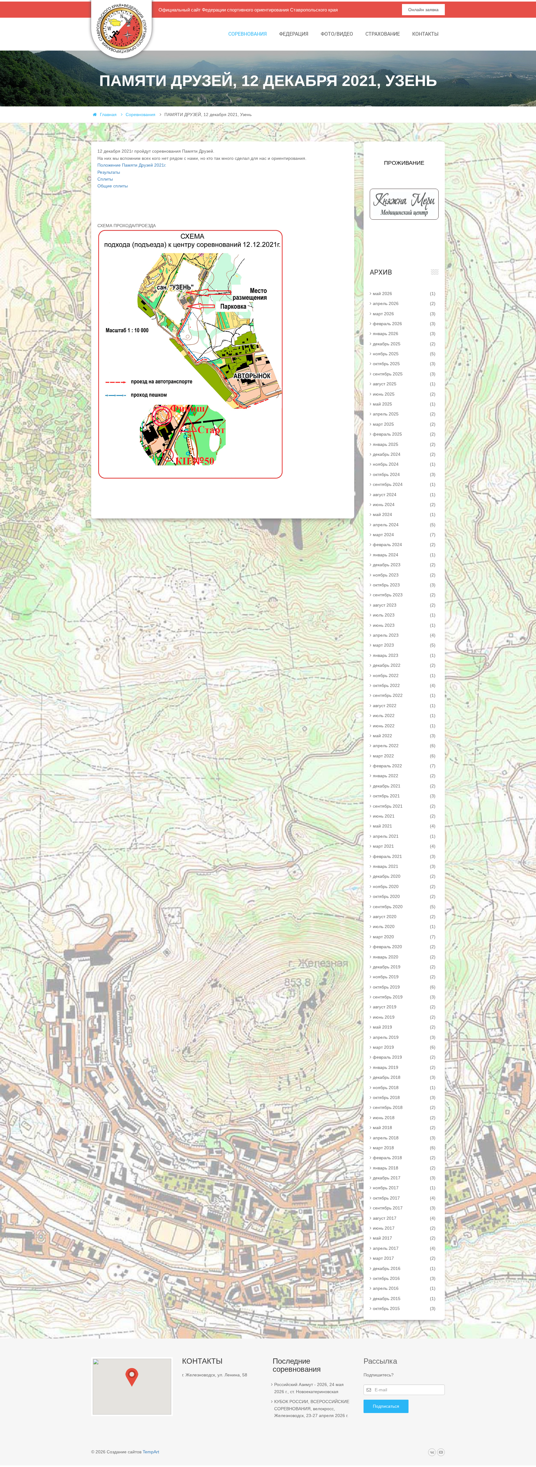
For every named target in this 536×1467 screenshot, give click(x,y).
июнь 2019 (404, 1017)
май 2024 (404, 514)
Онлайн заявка (423, 9)
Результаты (108, 172)
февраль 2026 (404, 323)
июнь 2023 (404, 625)
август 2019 (404, 1006)
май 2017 (404, 1238)
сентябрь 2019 (404, 996)
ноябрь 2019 (404, 976)
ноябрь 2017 (404, 1187)
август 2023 (404, 605)
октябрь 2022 (404, 685)
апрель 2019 (404, 1037)
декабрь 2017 (404, 1177)
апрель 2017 (404, 1248)
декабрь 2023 (404, 564)
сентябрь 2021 (404, 806)
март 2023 (404, 645)
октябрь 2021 (404, 795)
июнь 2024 (404, 504)
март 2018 (404, 1147)
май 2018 (404, 1127)
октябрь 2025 (404, 363)
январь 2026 (404, 333)
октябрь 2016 (404, 1278)
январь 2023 (404, 655)
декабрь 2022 (404, 665)
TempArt (151, 1451)
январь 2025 (404, 444)
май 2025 (404, 404)
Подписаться (386, 1406)
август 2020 (404, 916)
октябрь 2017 (404, 1198)
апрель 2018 (404, 1137)
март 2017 (404, 1258)
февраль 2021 (404, 856)
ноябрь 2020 (404, 886)
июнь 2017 (404, 1228)
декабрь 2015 (404, 1298)
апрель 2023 (404, 635)
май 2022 (404, 735)
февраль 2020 (404, 946)
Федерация (293, 34)
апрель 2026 (404, 303)
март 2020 (404, 936)
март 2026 (404, 313)
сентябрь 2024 (404, 484)
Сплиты (105, 179)
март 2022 (404, 755)
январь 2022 (404, 775)
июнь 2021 (404, 816)
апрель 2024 (404, 524)
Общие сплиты (112, 185)
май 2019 (404, 1027)
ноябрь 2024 (404, 464)
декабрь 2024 (404, 454)
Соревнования (247, 34)
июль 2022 (404, 715)
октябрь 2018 (404, 1097)
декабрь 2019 (404, 966)
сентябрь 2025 (404, 373)
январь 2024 (404, 554)
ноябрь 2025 (404, 353)
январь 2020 (404, 956)
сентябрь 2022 (404, 695)
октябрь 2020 (404, 896)
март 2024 (404, 534)
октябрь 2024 (404, 474)
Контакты (425, 34)
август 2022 (404, 705)
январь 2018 (404, 1167)
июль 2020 (404, 926)
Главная (108, 114)
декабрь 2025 (404, 343)
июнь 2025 (404, 394)
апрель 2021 (404, 836)
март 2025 (404, 424)
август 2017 (404, 1218)
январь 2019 (404, 1067)
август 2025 (404, 383)
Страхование (382, 34)
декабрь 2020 (404, 876)
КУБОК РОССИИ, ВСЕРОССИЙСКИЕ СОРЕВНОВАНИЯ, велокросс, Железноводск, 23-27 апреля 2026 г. (311, 1408)
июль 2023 (404, 614)
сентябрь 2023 (404, 594)
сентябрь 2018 (404, 1107)
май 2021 (404, 825)
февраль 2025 (404, 434)
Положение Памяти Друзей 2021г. (131, 165)
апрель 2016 (404, 1288)
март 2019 (404, 1047)
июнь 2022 (404, 725)
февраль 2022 (404, 765)
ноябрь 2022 (404, 675)
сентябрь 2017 (404, 1207)
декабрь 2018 (404, 1077)
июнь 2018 (404, 1117)
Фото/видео (337, 34)
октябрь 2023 (404, 584)
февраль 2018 (404, 1157)
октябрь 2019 (404, 987)
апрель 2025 (404, 413)
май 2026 (404, 293)
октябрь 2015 (404, 1308)
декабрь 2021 (404, 785)
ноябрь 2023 (404, 574)
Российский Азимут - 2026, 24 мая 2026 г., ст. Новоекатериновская (309, 1388)
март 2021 (404, 846)
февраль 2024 (404, 544)
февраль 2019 (404, 1057)
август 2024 (404, 494)
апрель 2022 (404, 745)
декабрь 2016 (404, 1268)
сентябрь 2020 (404, 906)
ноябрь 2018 (404, 1087)
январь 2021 (404, 866)
